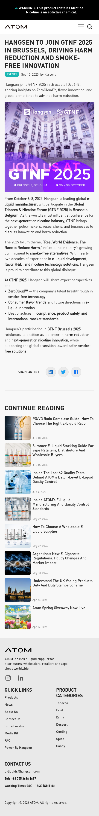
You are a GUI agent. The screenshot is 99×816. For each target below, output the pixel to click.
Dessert (62, 724)
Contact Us (12, 719)
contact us (18, 764)
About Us (11, 711)
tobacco (62, 703)
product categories (69, 692)
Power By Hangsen (18, 747)
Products (11, 697)
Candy (60, 746)
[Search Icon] (89, 26)
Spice (60, 738)
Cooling (61, 731)
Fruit (59, 710)
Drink (60, 717)
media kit (11, 733)
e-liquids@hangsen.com (22, 771)
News (9, 704)
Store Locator (15, 726)
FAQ (7, 740)
